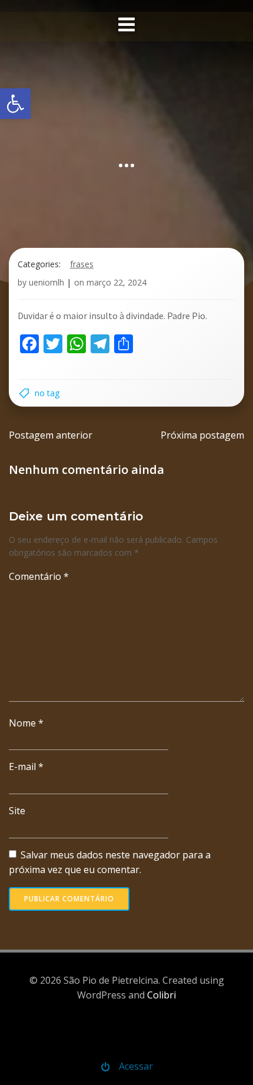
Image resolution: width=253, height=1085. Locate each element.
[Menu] (126, 25)
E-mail (26, 766)
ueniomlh (46, 282)
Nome (26, 722)
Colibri (161, 994)
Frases (82, 264)
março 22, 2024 (116, 282)
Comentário (39, 576)
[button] (15, 103)
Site (17, 810)
